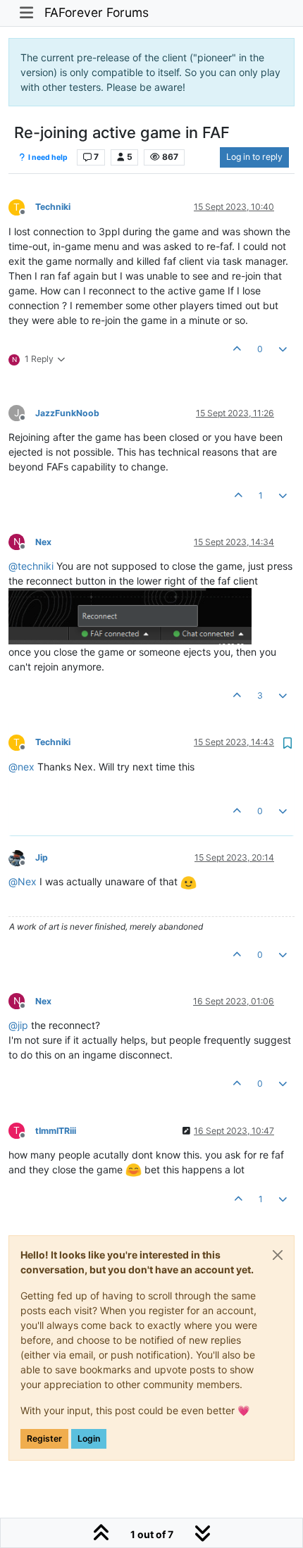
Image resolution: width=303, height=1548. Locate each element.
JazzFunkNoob (67, 413)
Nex (43, 542)
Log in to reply (254, 156)
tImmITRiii (55, 1130)
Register (44, 1438)
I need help (47, 157)
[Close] (277, 1255)
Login (89, 1438)
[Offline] (21, 857)
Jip (41, 857)
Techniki (52, 206)
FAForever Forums (96, 12)
